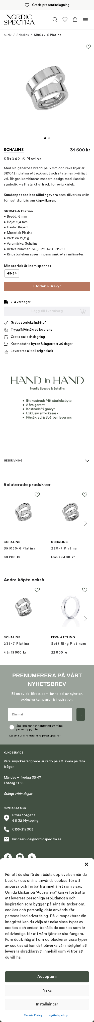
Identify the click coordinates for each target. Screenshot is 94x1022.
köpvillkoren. (46, 200)
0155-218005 (22, 829)
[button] (86, 864)
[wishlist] (65, 19)
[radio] (12, 273)
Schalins (23, 35)
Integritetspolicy (56, 1015)
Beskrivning (13, 460)
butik (8, 35)
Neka (47, 990)
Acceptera (47, 977)
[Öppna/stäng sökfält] (55, 19)
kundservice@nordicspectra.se (36, 839)
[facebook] (8, 857)
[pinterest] (32, 857)
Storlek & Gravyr (47, 286)
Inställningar (47, 1004)
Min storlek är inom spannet (27, 266)
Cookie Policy (33, 1015)
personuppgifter (51, 735)
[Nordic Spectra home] (19, 19)
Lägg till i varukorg (47, 311)
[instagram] (20, 857)
